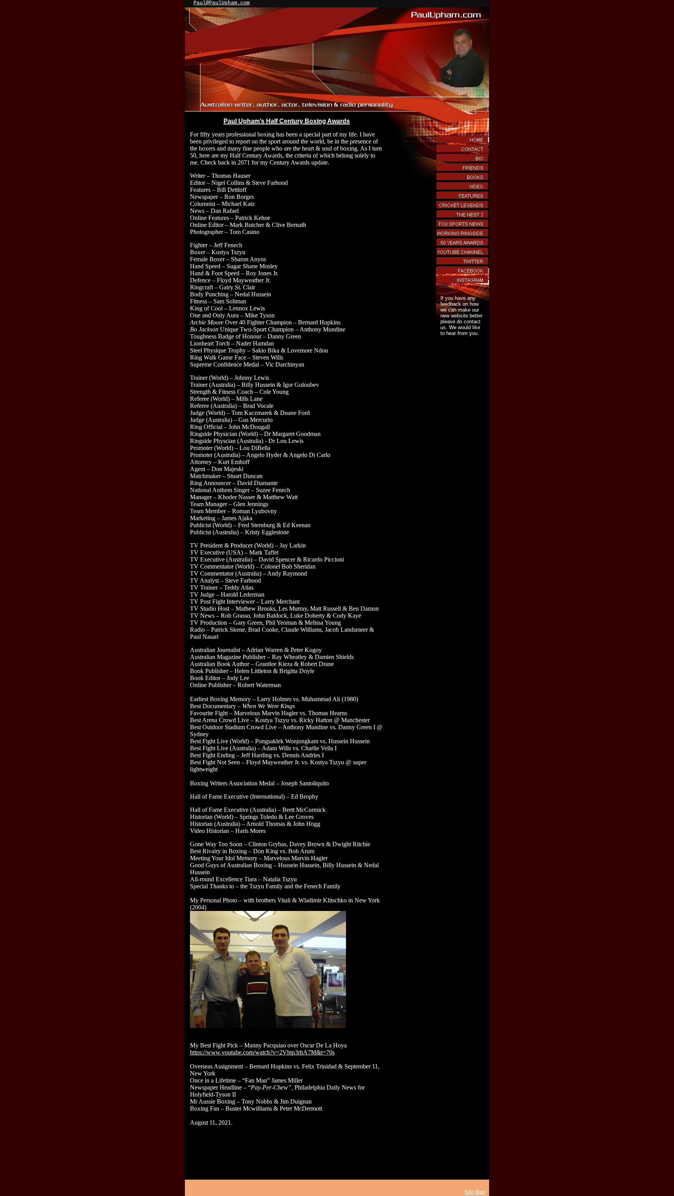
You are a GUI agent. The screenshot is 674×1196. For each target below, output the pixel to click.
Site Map (475, 1192)
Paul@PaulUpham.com (221, 3)
